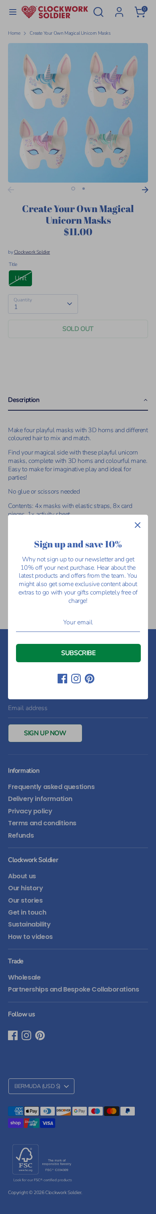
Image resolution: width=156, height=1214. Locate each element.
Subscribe (78, 653)
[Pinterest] (89, 678)
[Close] (137, 525)
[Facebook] (62, 678)
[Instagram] (76, 678)
